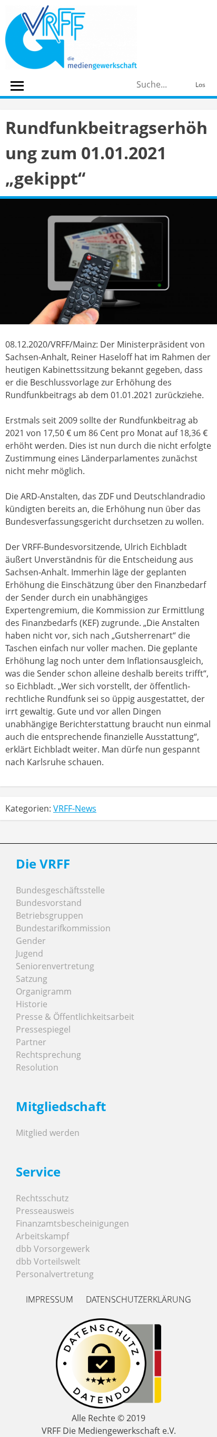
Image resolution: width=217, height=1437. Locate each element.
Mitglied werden (48, 1133)
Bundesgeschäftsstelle (60, 890)
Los (200, 84)
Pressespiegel (43, 1029)
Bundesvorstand (49, 903)
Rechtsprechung (48, 1054)
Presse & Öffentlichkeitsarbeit (75, 1017)
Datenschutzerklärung (138, 1299)
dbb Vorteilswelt (48, 1261)
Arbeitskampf (42, 1236)
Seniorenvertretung (55, 966)
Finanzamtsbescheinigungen (72, 1223)
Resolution (37, 1067)
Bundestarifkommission (63, 928)
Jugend (29, 953)
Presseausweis (45, 1211)
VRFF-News (74, 808)
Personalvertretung (55, 1274)
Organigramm (44, 991)
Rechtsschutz (42, 1198)
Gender (31, 941)
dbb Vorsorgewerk (53, 1249)
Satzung (31, 979)
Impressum (49, 1299)
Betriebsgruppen (49, 915)
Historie (31, 1004)
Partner (31, 1042)
